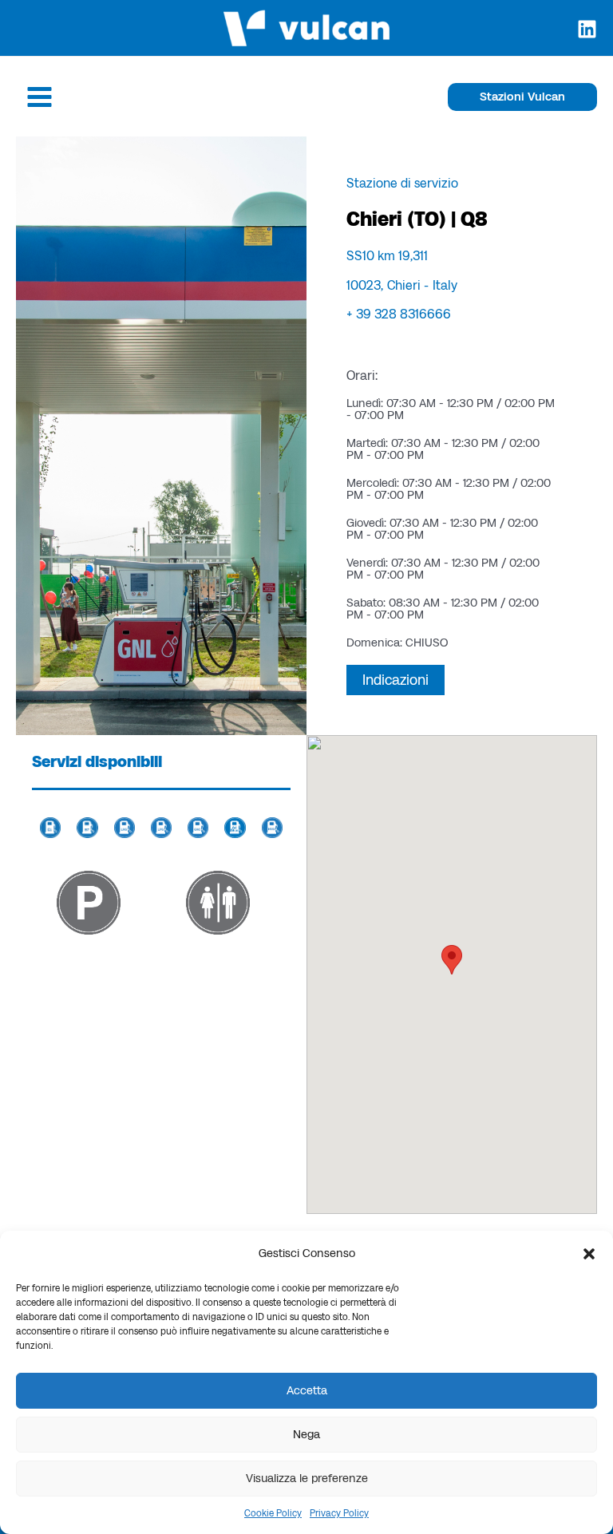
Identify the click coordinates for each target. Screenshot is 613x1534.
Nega (306, 1434)
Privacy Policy (339, 1513)
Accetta (307, 1390)
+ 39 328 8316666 (398, 314)
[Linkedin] (587, 29)
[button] (589, 1254)
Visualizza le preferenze (307, 1478)
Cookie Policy (273, 1513)
